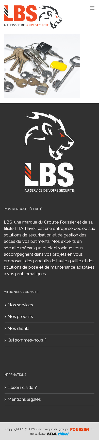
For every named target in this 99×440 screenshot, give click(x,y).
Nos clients (18, 328)
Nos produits (20, 316)
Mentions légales (24, 399)
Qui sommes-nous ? (27, 340)
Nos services (20, 304)
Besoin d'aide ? (22, 387)
